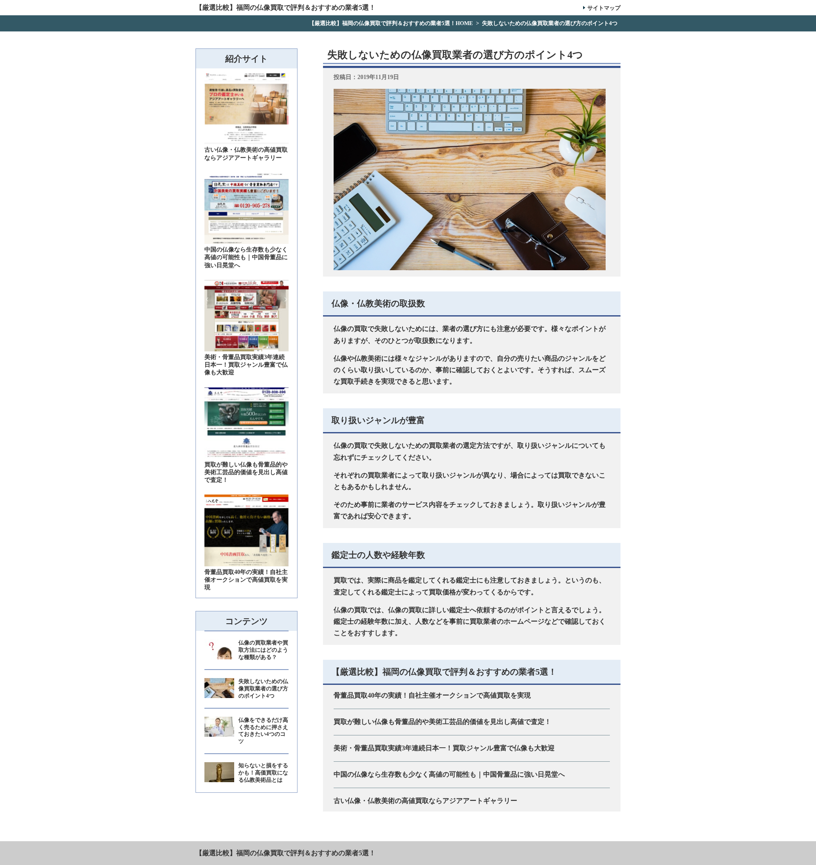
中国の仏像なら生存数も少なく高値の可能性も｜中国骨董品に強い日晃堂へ (449, 774)
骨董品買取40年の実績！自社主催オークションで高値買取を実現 (432, 695)
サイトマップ (603, 8)
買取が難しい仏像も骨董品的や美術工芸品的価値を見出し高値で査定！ (442, 721)
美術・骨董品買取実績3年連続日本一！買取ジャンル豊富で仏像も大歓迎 (444, 748)
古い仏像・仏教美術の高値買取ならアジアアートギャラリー (425, 800)
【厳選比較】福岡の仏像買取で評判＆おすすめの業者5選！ (286, 853)
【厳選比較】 (286, 7)
